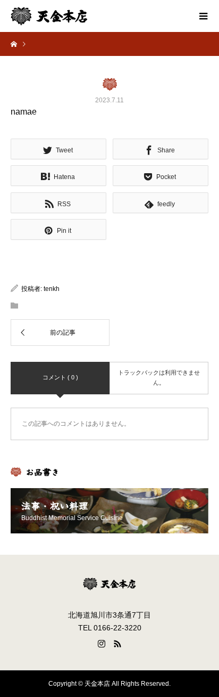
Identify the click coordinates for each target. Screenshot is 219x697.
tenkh (52, 289)
